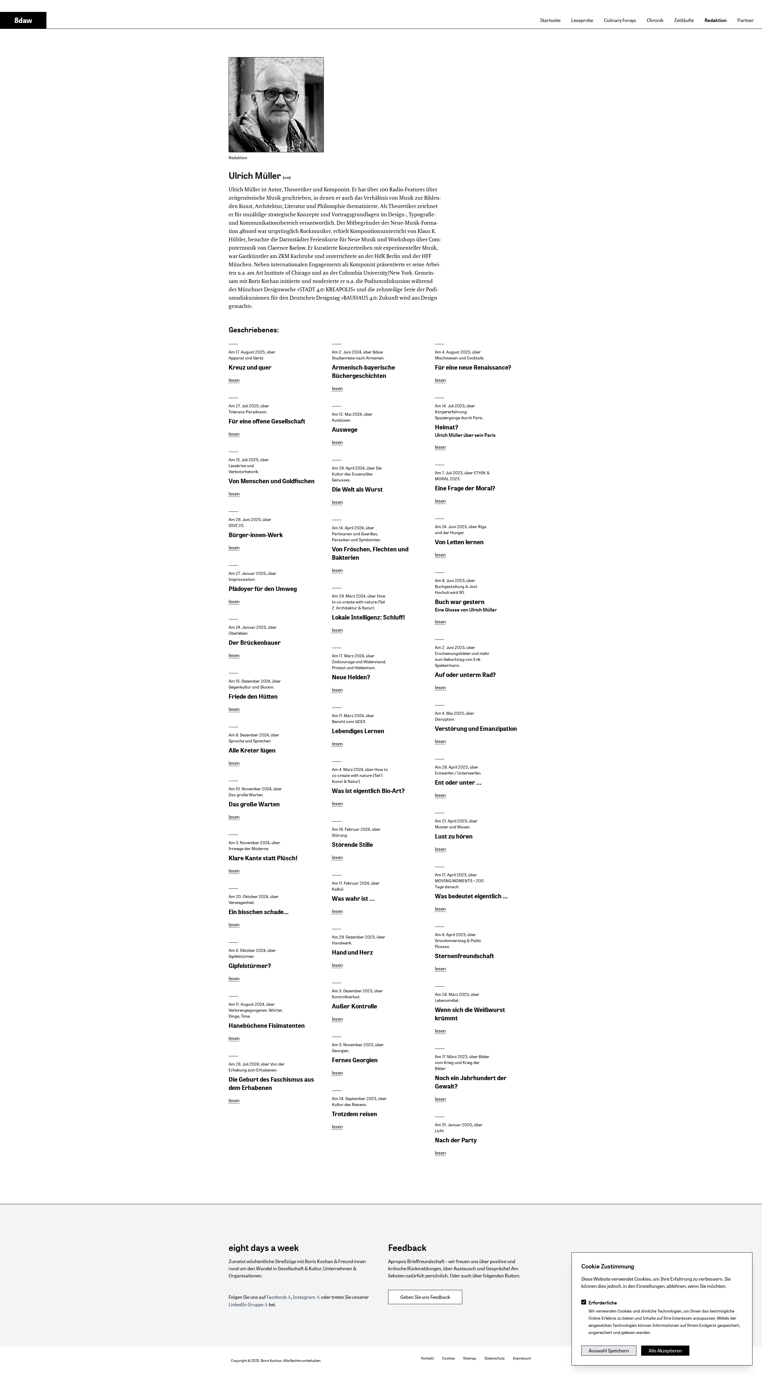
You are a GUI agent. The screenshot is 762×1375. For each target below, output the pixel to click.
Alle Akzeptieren (665, 1350)
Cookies (448, 1358)
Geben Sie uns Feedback (425, 1297)
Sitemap (469, 1358)
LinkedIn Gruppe (246, 1304)
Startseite (550, 20)
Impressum (522, 1358)
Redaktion (716, 20)
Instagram (304, 1297)
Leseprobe (582, 20)
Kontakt (427, 1358)
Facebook (277, 1297)
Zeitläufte (684, 20)
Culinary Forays (620, 20)
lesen (234, 380)
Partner (745, 20)
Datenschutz (495, 1358)
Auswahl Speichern (609, 1350)
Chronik (655, 20)
